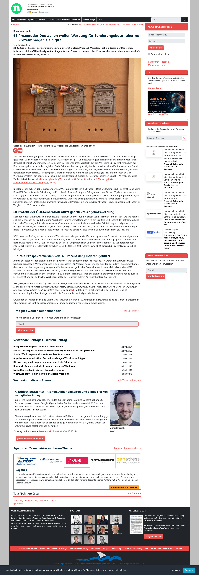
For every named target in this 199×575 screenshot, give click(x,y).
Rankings (63, 548)
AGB (146, 548)
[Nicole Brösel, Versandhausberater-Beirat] (102, 519)
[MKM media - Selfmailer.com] (51, 460)
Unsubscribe (156, 548)
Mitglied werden (25, 330)
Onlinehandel (138, 24)
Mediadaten (168, 548)
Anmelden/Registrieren (160, 26)
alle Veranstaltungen (129, 380)
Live (100, 19)
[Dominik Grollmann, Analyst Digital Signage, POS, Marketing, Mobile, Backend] (76, 529)
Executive (21, 19)
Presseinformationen (48, 548)
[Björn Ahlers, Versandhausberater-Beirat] (76, 519)
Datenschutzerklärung (133, 548)
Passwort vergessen (158, 61)
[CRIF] (26, 460)
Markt (51, 19)
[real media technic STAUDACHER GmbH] (102, 460)
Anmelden (155, 47)
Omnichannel (125, 24)
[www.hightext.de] (99, 556)
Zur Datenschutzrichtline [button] (115, 570)
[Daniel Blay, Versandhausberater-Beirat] (89, 519)
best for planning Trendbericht (56, 179)
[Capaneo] (77, 460)
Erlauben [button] (189, 570)
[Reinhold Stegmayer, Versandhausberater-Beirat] (102, 540)
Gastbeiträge (89, 19)
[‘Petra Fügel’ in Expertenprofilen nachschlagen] (73, 290)
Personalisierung (112, 24)
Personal (76, 19)
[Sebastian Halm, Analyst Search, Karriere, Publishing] (89, 529)
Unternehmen (63, 19)
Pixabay (21, 142)
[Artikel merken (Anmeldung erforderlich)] (19, 150)
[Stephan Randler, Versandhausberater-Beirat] (76, 540)
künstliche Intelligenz (88, 24)
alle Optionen (130, 310)
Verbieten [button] (176, 570)
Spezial (31, 19)
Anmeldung (116, 548)
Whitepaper (95, 548)
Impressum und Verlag (78, 548)
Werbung (18, 500)
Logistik (101, 24)
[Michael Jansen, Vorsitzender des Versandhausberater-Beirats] (116, 529)
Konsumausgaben (34, 500)
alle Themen (134, 493)
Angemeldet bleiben (161, 54)
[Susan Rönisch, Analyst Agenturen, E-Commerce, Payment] (89, 540)
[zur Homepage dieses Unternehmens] (75, 179)
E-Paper (106, 548)
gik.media (18, 503)
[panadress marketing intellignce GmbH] (128, 460)
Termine (179, 548)
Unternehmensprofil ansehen (123, 487)
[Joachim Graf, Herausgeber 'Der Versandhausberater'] (116, 519)
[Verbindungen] (78, 179)
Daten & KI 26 (46, 431)
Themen (41, 19)
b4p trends (50, 500)
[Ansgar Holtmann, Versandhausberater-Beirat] (102, 529)
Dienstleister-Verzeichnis (127, 448)
